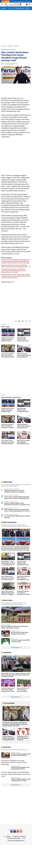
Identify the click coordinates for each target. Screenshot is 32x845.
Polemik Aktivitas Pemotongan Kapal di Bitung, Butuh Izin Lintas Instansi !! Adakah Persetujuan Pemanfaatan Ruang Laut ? (15, 276)
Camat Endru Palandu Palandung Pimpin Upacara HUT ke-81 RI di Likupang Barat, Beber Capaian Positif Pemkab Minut (16, 497)
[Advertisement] (16, 27)
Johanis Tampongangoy (11, 63)
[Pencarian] (30, 4)
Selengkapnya (15, 647)
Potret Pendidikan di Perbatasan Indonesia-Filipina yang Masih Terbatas (15, 627)
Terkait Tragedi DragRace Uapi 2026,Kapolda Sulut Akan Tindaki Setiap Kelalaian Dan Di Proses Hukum (20, 779)
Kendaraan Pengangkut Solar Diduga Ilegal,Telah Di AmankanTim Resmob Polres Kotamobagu (20, 768)
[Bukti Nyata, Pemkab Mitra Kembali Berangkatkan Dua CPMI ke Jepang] (24, 435)
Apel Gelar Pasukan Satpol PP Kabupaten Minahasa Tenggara (7, 592)
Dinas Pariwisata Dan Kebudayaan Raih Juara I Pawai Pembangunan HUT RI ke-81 (17, 510)
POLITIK (13, 49)
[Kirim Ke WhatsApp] (29, 321)
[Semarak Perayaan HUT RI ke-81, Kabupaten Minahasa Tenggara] (24, 586)
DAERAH (3, 49)
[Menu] (2, 4)
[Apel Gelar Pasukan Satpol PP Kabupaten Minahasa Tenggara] (8, 586)
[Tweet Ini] (19, 321)
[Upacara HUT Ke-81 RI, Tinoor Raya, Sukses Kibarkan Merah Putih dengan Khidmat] (24, 683)
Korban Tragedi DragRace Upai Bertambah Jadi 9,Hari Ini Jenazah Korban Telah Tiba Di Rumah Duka (17, 503)
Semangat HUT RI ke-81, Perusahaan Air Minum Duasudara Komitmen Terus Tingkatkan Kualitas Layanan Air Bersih (23, 738)
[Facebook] (11, 831)
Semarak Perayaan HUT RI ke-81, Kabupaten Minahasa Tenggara (14, 491)
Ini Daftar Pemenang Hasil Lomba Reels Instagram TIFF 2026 (7, 689)
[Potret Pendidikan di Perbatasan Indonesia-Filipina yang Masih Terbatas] (16, 615)
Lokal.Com (19, 98)
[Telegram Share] (26, 321)
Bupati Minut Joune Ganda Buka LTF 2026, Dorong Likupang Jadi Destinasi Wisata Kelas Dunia (8, 563)
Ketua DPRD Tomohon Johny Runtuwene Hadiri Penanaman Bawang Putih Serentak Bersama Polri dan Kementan (15, 675)
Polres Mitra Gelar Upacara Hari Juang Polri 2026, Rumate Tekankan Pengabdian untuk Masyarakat (7, 442)
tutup (5, 836)
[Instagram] (17, 831)
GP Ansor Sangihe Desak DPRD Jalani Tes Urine (20, 640)
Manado (8, 49)
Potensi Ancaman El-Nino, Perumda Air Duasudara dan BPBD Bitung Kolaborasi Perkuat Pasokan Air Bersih (13, 270)
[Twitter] (14, 831)
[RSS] (21, 831)
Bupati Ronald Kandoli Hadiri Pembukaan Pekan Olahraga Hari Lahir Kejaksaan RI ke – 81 (15, 265)
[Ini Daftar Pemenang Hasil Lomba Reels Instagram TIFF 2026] (8, 683)
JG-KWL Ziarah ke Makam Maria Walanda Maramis (17, 516)
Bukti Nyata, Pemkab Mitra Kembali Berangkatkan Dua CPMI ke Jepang (23, 442)
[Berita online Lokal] (13, 4)
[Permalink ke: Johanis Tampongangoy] (2, 64)
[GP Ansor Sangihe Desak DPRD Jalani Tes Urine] (5, 641)
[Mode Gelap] (27, 4)
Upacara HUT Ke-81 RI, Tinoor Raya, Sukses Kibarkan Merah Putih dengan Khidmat (23, 689)
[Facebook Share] (16, 321)
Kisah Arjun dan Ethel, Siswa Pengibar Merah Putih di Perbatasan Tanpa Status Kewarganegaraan (19, 633)
